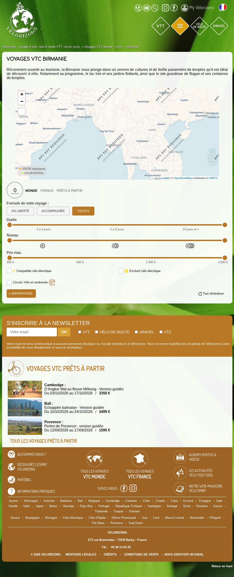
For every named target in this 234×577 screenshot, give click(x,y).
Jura (144, 517)
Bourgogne (32, 517)
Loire (156, 517)
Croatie (160, 501)
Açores (13, 501)
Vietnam (134, 511)
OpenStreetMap (183, 178)
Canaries (131, 501)
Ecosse (188, 501)
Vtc (167, 332)
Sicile (186, 506)
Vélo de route (114, 332)
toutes (83, 211)
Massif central (174, 517)
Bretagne (51, 517)
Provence (116, 523)
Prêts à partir (69, 190)
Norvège (68, 506)
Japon (39, 506)
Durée (12, 220)
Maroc (53, 506)
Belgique (94, 501)
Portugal (103, 506)
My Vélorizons (201, 7)
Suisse (217, 506)
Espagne (205, 501)
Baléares (66, 501)
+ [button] (21, 94)
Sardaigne (154, 506)
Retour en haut (222, 566)
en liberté (20, 211)
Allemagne (31, 501)
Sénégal (172, 506)
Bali (80, 501)
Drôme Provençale (124, 517)
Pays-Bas (86, 506)
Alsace (15, 517)
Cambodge (113, 501)
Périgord (215, 517)
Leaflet (166, 178)
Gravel (146, 332)
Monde (31, 190)
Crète (146, 501)
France (46, 190)
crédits (110, 554)
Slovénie (201, 506)
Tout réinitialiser (213, 293)
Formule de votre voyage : (28, 203)
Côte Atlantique (73, 517)
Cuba (174, 501)
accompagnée (53, 211)
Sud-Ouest (136, 523)
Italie (26, 506)
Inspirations (20, 293)
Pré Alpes (98, 523)
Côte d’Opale (97, 517)
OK (64, 332)
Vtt (86, 332)
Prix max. (14, 253)
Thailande (101, 511)
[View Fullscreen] (21, 111)
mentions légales (81, 554)
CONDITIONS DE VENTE (141, 554)
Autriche (49, 501)
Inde (219, 501)
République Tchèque (128, 506)
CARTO (213, 178)
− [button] (21, 101)
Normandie (197, 517)
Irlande (13, 506)
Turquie (118, 511)
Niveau (12, 235)
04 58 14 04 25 (121, 547)
